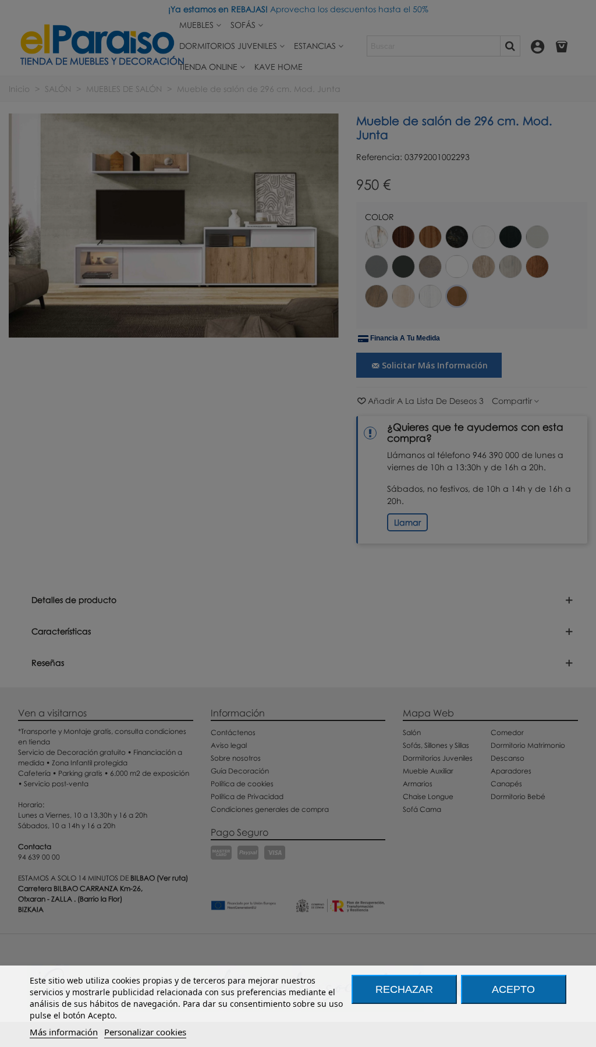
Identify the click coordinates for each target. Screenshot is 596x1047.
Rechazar (404, 989)
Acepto (513, 989)
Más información (64, 1032)
